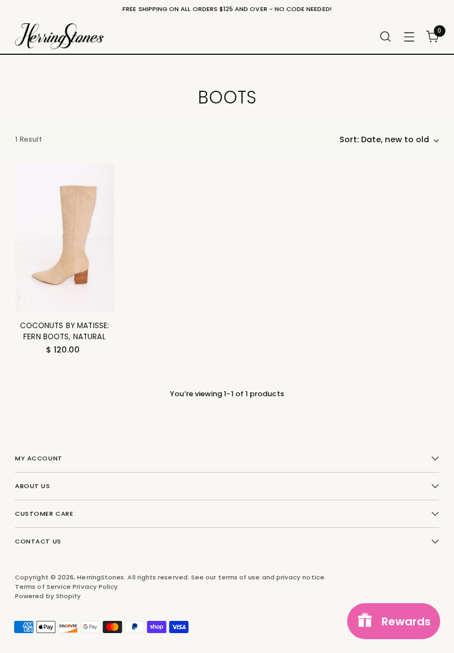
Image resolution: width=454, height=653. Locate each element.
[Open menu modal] (409, 36)
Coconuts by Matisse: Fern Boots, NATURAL (65, 331)
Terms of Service (44, 586)
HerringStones (100, 577)
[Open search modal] (385, 36)
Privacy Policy (95, 586)
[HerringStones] (59, 36)
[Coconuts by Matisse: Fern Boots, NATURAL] (64, 237)
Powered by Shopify (48, 596)
